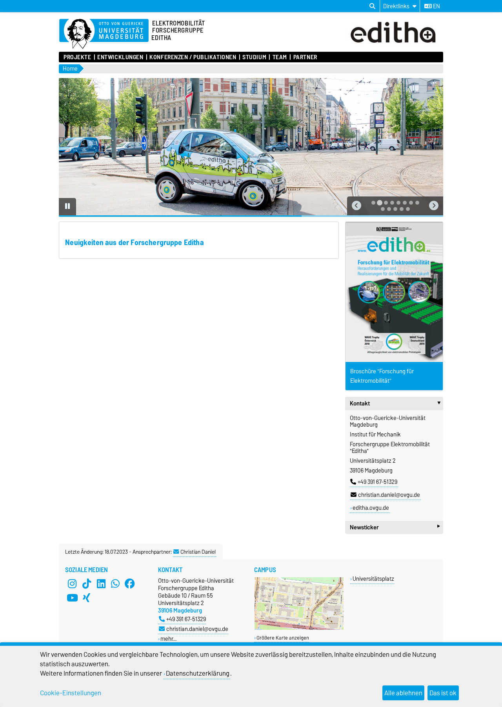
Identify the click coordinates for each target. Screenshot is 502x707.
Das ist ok (443, 692)
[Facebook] (130, 584)
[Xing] (87, 598)
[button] (356, 206)
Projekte (77, 57)
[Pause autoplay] (67, 206)
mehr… (168, 638)
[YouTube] (72, 598)
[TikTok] (87, 584)
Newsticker (395, 527)
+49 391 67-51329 (377, 482)
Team (280, 57)
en (436, 6)
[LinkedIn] (101, 584)
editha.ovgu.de (371, 508)
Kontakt (396, 403)
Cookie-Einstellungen (70, 692)
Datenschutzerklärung (197, 673)
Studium (254, 57)
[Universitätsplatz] (299, 628)
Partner (305, 57)
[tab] (373, 203)
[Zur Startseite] (395, 44)
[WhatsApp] (115, 584)
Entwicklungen (120, 57)
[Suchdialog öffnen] (372, 6)
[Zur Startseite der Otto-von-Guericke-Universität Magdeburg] (104, 34)
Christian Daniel (198, 551)
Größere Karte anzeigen (282, 638)
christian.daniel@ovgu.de (389, 495)
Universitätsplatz (373, 578)
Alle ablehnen (403, 692)
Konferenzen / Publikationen (192, 57)
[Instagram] (72, 584)
